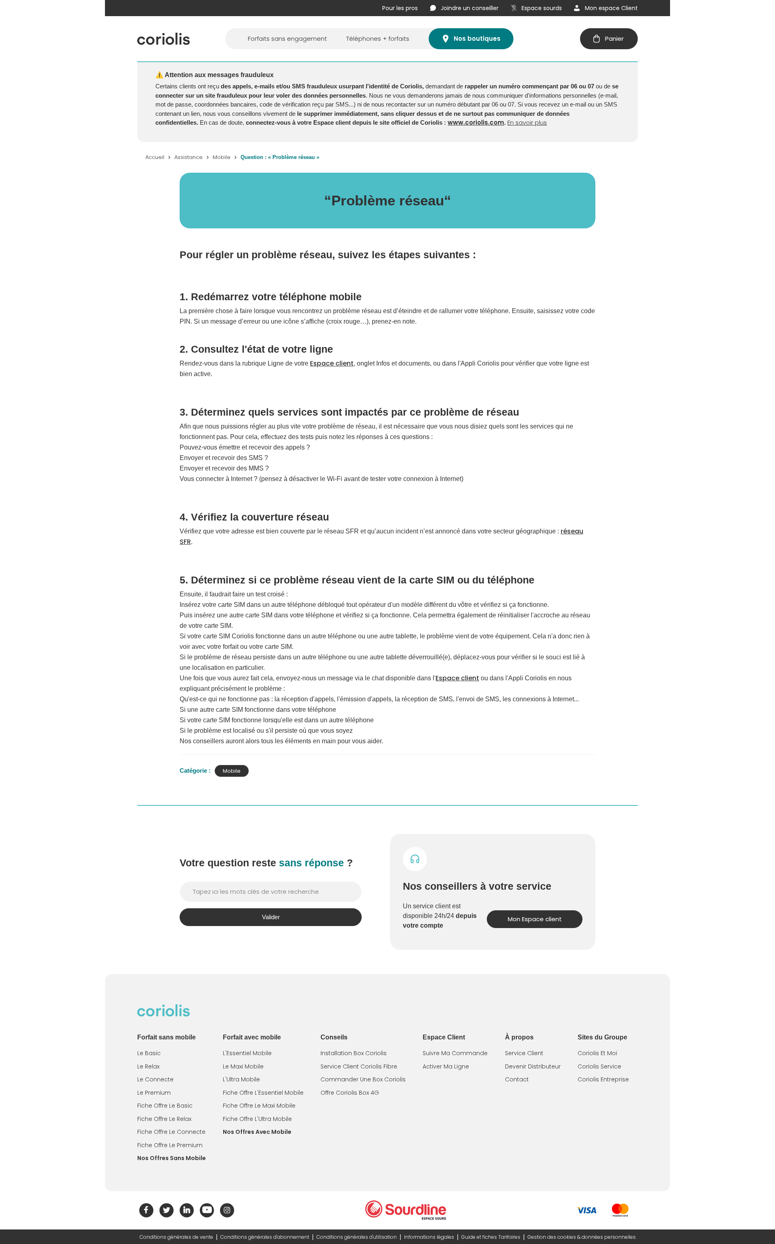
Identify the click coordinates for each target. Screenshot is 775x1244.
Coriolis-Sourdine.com (405, 1210)
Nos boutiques (477, 38)
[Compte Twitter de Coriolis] (166, 1210)
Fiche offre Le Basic (165, 1106)
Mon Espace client (535, 919)
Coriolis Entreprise (603, 1079)
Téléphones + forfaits (377, 38)
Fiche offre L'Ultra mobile (257, 1119)
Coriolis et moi (597, 1053)
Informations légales (429, 1237)
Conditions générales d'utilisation (356, 1237)
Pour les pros (400, 8)
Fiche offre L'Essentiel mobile (263, 1093)
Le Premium (154, 1093)
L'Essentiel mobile (247, 1053)
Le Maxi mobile (243, 1066)
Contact (517, 1079)
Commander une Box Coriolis (363, 1079)
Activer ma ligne (446, 1066)
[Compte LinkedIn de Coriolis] (187, 1210)
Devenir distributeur (533, 1066)
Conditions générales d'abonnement (264, 1237)
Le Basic (149, 1053)
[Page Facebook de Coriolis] (146, 1210)
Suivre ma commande (455, 1053)
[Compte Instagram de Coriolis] (227, 1210)
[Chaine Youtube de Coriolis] (207, 1210)
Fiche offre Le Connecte (171, 1132)
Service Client (524, 1053)
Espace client (332, 363)
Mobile (221, 157)
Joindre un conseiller (470, 8)
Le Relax (148, 1066)
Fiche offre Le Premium (170, 1145)
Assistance (188, 157)
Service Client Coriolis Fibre (358, 1066)
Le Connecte (155, 1079)
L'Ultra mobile (241, 1079)
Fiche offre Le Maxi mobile (259, 1106)
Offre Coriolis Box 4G (349, 1093)
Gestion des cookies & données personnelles (582, 1237)
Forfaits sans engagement (287, 38)
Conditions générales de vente (176, 1237)
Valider (271, 917)
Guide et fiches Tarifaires (490, 1237)
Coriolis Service (599, 1066)
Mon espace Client (611, 8)
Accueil (154, 157)
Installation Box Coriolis (353, 1053)
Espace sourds (542, 8)
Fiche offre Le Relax (164, 1119)
